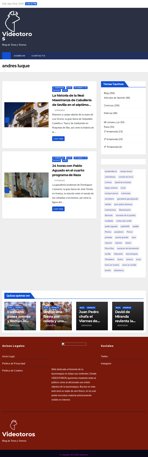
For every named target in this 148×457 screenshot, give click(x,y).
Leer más (58, 138)
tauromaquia (132, 254)
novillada (109, 221)
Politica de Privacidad (13, 363)
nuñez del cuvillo (124, 221)
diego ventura (111, 188)
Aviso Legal (8, 356)
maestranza (110, 210)
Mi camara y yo (80, 87)
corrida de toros (126, 177)
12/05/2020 (59, 110)
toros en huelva (112, 265)
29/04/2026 (15, 326)
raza (134, 237)
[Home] (6, 55)
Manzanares (125, 210)
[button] (144, 55)
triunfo (108, 270)
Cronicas (108, 105)
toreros (129, 259)
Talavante (118, 254)
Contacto (38, 55)
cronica (108, 182)
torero (120, 259)
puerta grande (121, 237)
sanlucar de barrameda (128, 248)
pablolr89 (125, 226)
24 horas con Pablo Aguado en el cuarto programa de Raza (68, 170)
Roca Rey (109, 248)
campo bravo (126, 171)
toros (138, 259)
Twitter (104, 356)
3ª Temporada (111, 147)
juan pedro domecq (123, 204)
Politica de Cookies (12, 370)
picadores (118, 232)
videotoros (119, 270)
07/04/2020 (59, 181)
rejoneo (108, 243)
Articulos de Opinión (114, 98)
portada (108, 237)
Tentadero (109, 259)
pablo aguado (111, 226)
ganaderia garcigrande (127, 199)
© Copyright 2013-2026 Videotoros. (74, 455)
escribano (109, 199)
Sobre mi (19, 55)
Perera (108, 232)
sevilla (108, 254)
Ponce (130, 232)
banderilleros (111, 171)
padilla (136, 226)
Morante (109, 215)
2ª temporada (111, 139)
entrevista (125, 193)
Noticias (56, 90)
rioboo (128, 243)
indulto (108, 204)
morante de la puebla (125, 215)
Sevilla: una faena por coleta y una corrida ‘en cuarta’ (53, 321)
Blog (69, 87)
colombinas (110, 177)
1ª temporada (58, 87)
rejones (118, 243)
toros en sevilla (129, 265)
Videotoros (17, 36)
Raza (65, 90)
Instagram (106, 363)
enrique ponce (111, 193)
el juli (123, 188)
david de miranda (123, 182)
